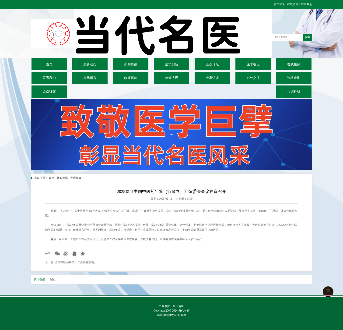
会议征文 (49, 91)
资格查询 (293, 78)
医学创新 (171, 64)
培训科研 (293, 91)
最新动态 (89, 64)
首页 (49, 64)
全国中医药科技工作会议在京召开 (76, 262)
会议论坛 (212, 64)
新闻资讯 (130, 64)
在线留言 (292, 4)
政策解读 (130, 78)
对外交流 (253, 78)
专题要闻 (75, 178)
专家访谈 (212, 78)
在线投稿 (293, 64)
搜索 (307, 37)
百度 (52, 279)
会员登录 (280, 4)
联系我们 (306, 4)
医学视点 (253, 64)
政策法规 (171, 78)
